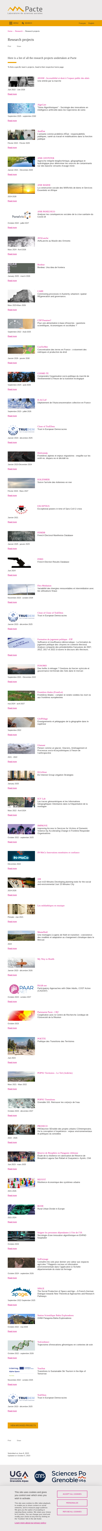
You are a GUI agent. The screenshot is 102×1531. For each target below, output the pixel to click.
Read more (12, 94)
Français (82, 23)
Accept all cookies (72, 1494)
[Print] (14, 46)
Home (10, 31)
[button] (27, 23)
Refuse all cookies (72, 1512)
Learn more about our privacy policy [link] (30, 1523)
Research (19, 31)
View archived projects (23, 1425)
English (91, 23)
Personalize (72, 1503)
